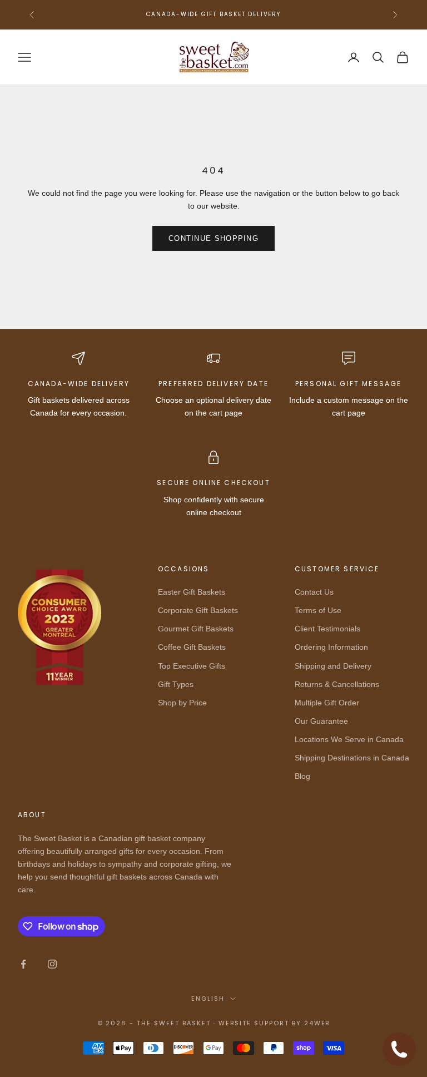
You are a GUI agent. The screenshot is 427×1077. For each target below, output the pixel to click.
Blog (302, 776)
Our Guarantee (321, 721)
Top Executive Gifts (191, 665)
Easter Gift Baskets (191, 591)
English (208, 998)
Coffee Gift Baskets (192, 647)
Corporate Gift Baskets (198, 610)
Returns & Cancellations (337, 684)
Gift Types (175, 684)
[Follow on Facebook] (23, 964)
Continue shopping (213, 238)
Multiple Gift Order (327, 702)
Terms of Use (318, 610)
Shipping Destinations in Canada (352, 757)
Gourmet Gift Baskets (196, 628)
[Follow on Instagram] (52, 964)
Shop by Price (182, 702)
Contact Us (314, 591)
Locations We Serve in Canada (349, 739)
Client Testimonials (327, 628)
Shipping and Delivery (333, 665)
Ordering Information (331, 647)
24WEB (317, 1023)
